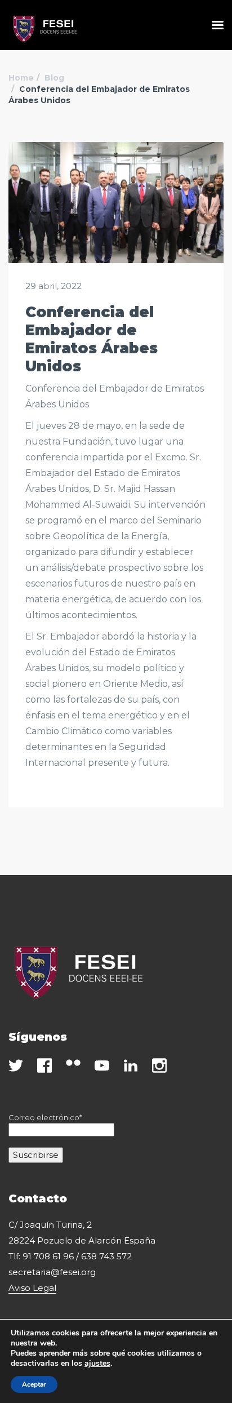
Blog (54, 78)
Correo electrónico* (45, 1117)
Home (21, 78)
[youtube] (102, 1065)
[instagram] (159, 1065)
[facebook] (44, 1065)
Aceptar (34, 1384)
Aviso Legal (32, 1287)
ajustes (97, 1363)
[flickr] (73, 1062)
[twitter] (15, 1065)
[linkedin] (130, 1065)
